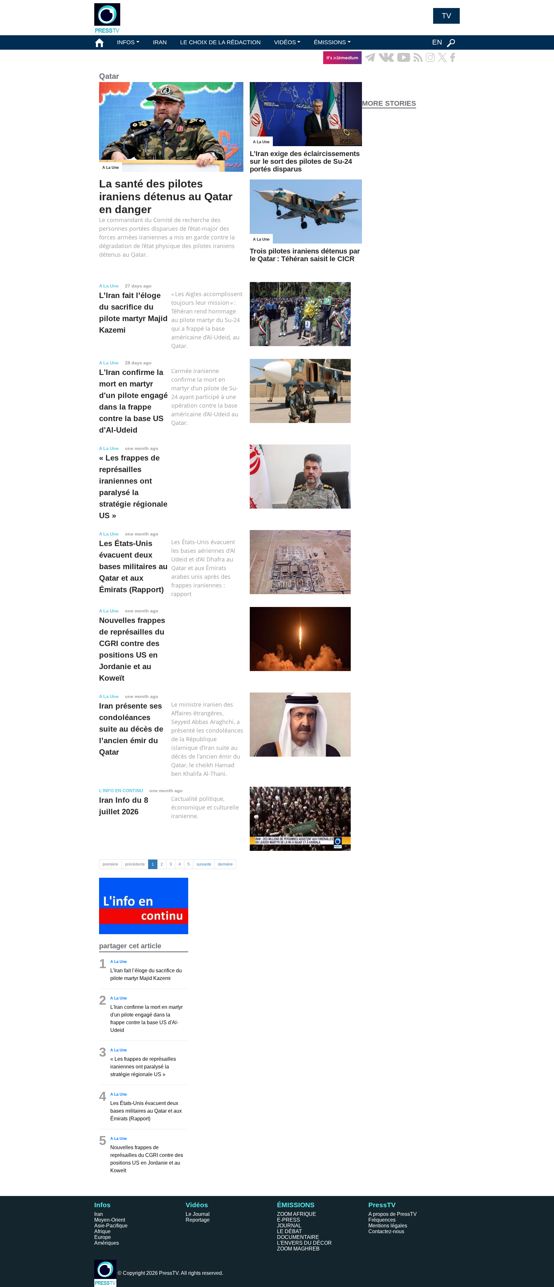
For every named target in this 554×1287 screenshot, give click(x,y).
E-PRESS (288, 1220)
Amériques (106, 1243)
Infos (102, 1204)
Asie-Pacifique (111, 1225)
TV (446, 16)
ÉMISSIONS (330, 42)
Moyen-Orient (109, 1220)
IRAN (160, 42)
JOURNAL (289, 1225)
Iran (98, 1214)
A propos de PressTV (392, 1214)
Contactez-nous (386, 1231)
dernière (225, 864)
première (110, 864)
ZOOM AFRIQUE (296, 1214)
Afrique (102, 1231)
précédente (135, 864)
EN (437, 42)
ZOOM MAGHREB (298, 1248)
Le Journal (198, 1214)
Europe (102, 1237)
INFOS (126, 42)
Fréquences (382, 1220)
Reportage (198, 1220)
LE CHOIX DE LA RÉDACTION (220, 42)
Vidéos (197, 1204)
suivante (204, 864)
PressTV (382, 1204)
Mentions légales (387, 1225)
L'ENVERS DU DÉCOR (304, 1243)
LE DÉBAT (289, 1231)
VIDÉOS (285, 42)
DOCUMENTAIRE (298, 1237)
